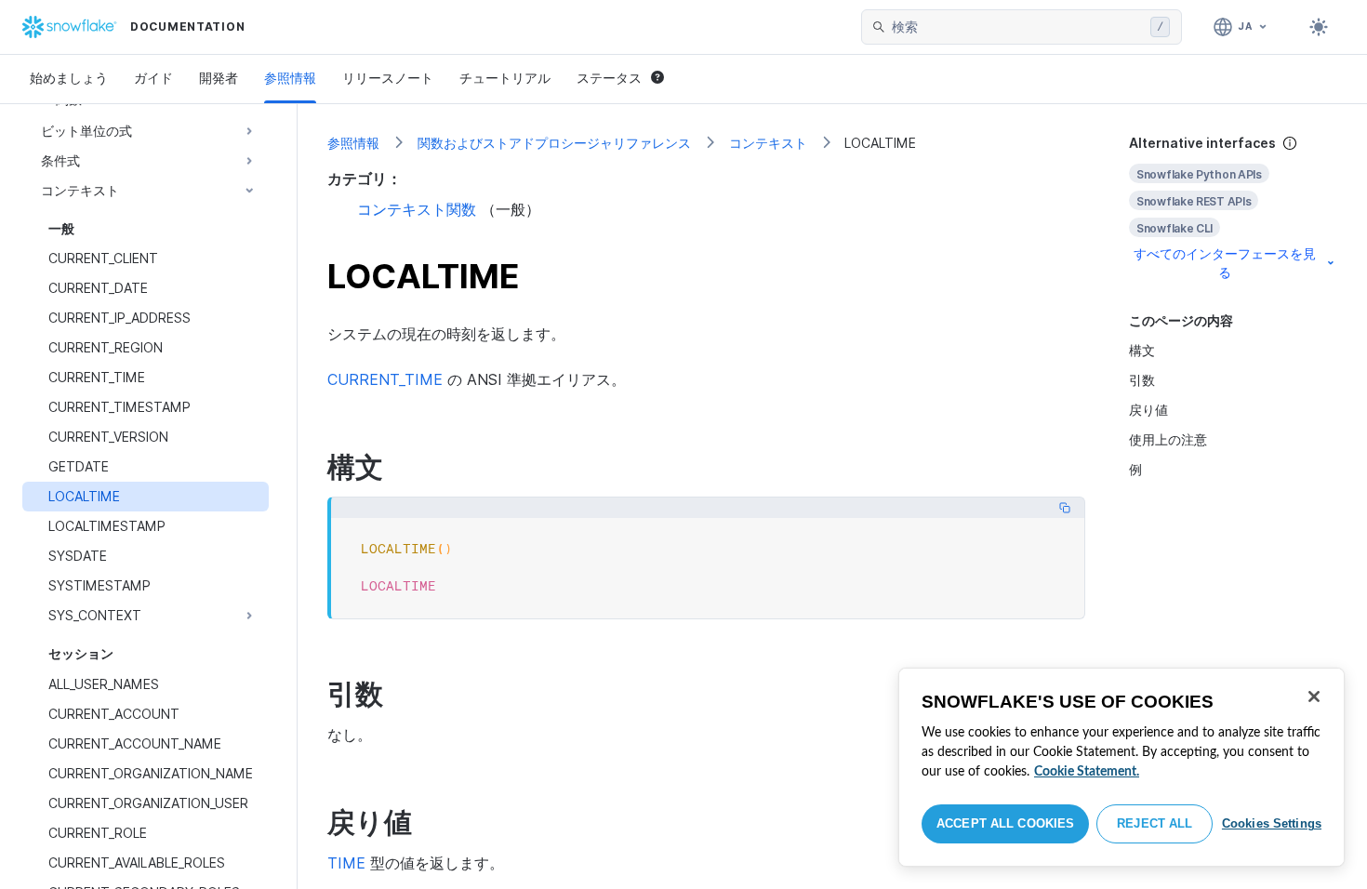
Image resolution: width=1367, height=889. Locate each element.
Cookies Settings (1271, 823)
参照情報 (290, 78)
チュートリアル (505, 78)
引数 (1142, 380)
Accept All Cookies (1005, 823)
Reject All (1154, 823)
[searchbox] (1017, 27)
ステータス (609, 78)
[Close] (1314, 696)
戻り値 (1148, 410)
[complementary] (1233, 208)
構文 (1142, 350)
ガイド (153, 78)
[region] (1121, 767)
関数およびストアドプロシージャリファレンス (554, 143)
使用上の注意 (1168, 439)
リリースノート (387, 78)
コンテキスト (768, 143)
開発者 (218, 78)
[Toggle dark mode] (1318, 27)
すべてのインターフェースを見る (1225, 262)
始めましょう (69, 78)
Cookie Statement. (1086, 771)
